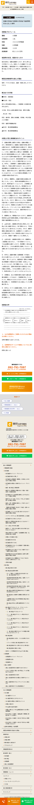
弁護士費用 (7, 739)
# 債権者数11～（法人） (11, 405)
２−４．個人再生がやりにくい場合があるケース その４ (18, 627)
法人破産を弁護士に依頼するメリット (15, 701)
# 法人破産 (7, 401)
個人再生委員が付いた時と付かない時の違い (18, 645)
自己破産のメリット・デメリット (14, 473)
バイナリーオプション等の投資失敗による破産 (17, 515)
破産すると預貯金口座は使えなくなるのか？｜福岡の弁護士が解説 (17, 522)
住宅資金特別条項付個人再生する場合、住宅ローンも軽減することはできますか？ (18, 586)
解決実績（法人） (7, 768)
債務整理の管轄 (8, 468)
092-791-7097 (17, 367)
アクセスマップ (8, 745)
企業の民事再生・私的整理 (11, 726)
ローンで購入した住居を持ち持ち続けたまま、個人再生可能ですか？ (17, 574)
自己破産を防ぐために (11, 542)
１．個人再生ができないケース (14, 611)
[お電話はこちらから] (3, 801)
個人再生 (6, 565)
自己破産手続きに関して (12, 476)
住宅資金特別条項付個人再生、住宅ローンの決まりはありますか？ (18, 582)
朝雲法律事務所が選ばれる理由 (11, 730)
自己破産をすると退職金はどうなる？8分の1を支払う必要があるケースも (17, 558)
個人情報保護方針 (7, 788)
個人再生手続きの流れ (11, 568)
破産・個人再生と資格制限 (12, 487)
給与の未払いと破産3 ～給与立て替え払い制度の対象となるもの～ (17, 723)
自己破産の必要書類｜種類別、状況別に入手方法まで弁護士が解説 (17, 479)
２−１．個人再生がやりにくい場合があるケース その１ (18, 615)
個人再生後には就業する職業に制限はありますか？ (18, 595)
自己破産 (6, 470)
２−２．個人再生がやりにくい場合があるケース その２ (18, 619)
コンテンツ (6, 776)
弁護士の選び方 (10, 704)
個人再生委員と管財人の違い (14, 648)
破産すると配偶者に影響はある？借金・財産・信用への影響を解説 (17, 491)
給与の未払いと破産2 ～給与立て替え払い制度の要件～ (17, 718)
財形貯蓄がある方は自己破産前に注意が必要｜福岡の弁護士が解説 (17, 554)
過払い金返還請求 (9, 764)
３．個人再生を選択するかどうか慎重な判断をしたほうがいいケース (18, 632)
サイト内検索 (28, 2)
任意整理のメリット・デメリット (14, 656)
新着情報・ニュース (8, 772)
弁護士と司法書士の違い (12, 537)
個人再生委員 (9, 635)
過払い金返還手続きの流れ (12, 674)
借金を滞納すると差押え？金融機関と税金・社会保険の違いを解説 (17, 533)
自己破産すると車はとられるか (13, 518)
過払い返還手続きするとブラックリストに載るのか (17, 682)
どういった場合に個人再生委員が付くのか (17, 642)
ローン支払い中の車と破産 (12, 525)
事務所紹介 (6, 734)
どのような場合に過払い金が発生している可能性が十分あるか (17, 671)
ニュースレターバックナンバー (12, 781)
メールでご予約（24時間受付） (18, 374)
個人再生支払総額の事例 (12, 570)
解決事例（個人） (7, 753)
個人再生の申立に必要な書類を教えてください (18, 603)
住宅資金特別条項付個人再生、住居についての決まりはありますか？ (18, 578)
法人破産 (6, 692)
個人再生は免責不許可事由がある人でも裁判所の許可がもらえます (18, 591)
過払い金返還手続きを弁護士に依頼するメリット (17, 678)
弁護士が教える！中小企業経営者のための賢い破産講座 (17, 710)
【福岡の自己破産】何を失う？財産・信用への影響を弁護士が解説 (17, 508)
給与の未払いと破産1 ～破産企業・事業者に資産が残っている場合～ (17, 714)
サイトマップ (6, 792)
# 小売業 (6, 413)
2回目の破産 (9, 562)
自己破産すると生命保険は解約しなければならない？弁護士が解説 (17, 495)
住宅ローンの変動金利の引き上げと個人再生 (17, 651)
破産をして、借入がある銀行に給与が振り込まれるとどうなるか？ (17, 529)
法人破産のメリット (11, 695)
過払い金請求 (7, 665)
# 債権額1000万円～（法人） (12, 409)
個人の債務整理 (7, 465)
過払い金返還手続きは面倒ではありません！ (17, 667)
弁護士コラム (7, 778)
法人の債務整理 (7, 690)
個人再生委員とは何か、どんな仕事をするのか (18, 639)
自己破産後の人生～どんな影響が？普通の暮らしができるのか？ (17, 546)
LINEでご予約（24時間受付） (18, 379)
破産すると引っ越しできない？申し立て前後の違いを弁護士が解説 (17, 499)
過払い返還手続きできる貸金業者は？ (15, 686)
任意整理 (6, 653)
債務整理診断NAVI (7, 749)
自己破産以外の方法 (11, 539)
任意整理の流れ (10, 659)
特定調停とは (9, 662)
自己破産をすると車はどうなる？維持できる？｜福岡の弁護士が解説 (17, 550)
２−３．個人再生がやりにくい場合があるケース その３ (18, 623)
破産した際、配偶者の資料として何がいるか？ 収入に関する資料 (17, 503)
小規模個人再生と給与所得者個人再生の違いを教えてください (18, 599)
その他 (6, 784)
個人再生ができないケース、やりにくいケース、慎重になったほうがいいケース (17, 608)
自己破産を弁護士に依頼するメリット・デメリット (17, 484)
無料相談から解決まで (10, 742)
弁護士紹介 (7, 737)
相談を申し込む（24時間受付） (18, 451)
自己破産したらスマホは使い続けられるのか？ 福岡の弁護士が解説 (17, 512)
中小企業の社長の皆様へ (12, 706)
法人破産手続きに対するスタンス (14, 698)
